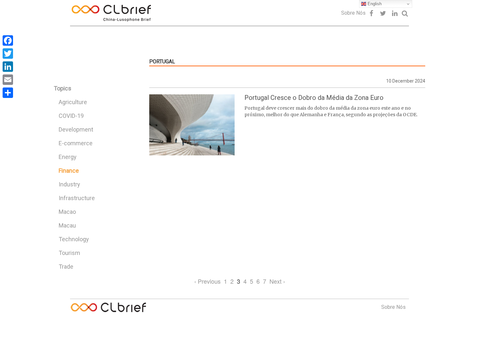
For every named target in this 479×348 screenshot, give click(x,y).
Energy (68, 156)
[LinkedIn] (7, 66)
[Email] (7, 79)
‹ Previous (207, 281)
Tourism (69, 252)
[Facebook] (7, 40)
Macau (67, 225)
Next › (277, 281)
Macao (67, 211)
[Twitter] (7, 53)
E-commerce (76, 143)
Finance (69, 170)
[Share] (7, 92)
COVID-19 (71, 115)
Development (76, 129)
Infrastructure (77, 198)
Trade (66, 266)
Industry (69, 184)
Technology (74, 239)
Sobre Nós (353, 13)
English (374, 3)
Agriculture (73, 102)
